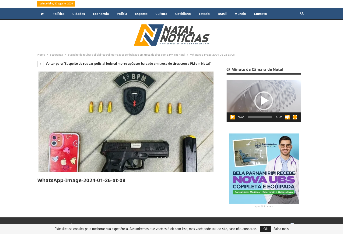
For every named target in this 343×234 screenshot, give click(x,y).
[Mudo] (287, 117)
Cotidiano (183, 13)
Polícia (122, 13)
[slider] (260, 117)
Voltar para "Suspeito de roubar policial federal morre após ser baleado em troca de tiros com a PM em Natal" (128, 63)
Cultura (161, 13)
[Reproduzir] (232, 117)
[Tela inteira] (295, 117)
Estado (204, 13)
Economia (101, 13)
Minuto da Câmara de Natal (257, 69)
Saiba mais (281, 229)
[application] (264, 101)
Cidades (78, 13)
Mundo (240, 13)
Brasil (222, 13)
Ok (265, 229)
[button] (263, 100)
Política (58, 13)
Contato (260, 13)
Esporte (141, 13)
